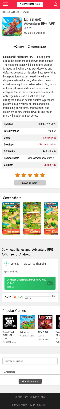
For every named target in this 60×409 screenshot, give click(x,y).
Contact (41, 405)
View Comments (30, 381)
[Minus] (15, 297)
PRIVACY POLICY (19, 405)
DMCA (32, 405)
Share (21, 46)
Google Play (50, 164)
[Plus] (20, 297)
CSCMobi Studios (47, 144)
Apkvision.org (30, 4)
